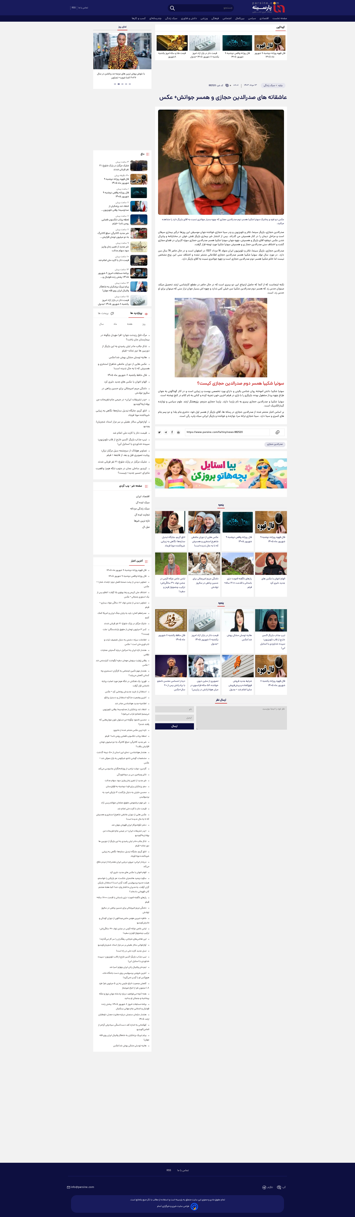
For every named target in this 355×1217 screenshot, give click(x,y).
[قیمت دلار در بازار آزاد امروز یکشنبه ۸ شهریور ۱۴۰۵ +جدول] (204, 43)
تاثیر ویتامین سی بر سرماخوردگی (131, 775)
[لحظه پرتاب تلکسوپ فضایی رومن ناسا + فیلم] (138, 220)
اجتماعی (227, 18)
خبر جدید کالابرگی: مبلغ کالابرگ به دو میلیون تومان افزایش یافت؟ (113, 235)
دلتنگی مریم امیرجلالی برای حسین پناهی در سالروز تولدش (205, 583)
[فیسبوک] (172, 432)
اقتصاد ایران (143, 497)
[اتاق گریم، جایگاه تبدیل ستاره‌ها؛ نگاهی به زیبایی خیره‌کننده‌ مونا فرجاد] (171, 522)
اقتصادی (265, 18)
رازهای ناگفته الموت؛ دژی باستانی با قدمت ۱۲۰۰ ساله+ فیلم (238, 583)
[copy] (277, 432)
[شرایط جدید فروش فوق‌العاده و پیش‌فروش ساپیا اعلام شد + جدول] (237, 666)
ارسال (174, 726)
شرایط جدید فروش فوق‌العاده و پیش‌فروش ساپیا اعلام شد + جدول (240, 685)
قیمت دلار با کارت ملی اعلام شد (113, 260)
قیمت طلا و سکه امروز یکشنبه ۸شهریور (172, 55)
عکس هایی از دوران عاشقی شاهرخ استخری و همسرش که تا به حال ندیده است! (204, 541)
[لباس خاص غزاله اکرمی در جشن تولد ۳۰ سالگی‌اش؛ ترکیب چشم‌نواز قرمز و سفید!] (171, 563)
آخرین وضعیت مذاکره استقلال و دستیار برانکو (125, 698)
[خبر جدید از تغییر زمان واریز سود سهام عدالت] (138, 247)
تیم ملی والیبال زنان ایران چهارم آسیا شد (127, 967)
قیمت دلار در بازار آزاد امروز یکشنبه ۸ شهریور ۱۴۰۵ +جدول (204, 55)
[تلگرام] (166, 432)
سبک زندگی (171, 18)
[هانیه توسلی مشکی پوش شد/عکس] (237, 620)
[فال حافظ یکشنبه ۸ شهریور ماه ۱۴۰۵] (171, 620)
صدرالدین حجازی (275, 444)
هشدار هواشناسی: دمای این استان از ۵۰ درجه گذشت (121, 752)
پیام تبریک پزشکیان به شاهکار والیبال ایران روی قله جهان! (114, 289)
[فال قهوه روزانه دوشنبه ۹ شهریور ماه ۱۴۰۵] (269, 43)
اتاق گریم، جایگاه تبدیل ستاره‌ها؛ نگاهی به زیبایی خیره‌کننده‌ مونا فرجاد (173, 541)
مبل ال (146, 527)
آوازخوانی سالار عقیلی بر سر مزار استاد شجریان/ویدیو (122, 945)
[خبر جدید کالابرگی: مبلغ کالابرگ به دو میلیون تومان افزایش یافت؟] (138, 233)
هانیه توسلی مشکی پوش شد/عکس (239, 638)
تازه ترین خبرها (142, 521)
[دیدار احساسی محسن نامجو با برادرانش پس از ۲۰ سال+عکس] (171, 666)
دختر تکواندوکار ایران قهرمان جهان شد (128, 825)
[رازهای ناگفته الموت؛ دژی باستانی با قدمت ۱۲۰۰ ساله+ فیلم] (237, 563)
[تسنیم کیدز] (221, 475)
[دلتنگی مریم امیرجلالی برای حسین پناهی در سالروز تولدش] (204, 563)
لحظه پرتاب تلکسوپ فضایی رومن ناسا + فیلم (115, 222)
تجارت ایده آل (142, 515)
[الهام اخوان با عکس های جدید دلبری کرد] (271, 563)
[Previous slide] (97, 51)
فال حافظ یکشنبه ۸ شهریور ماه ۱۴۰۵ (171, 638)
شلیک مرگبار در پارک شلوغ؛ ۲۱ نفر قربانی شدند (114, 168)
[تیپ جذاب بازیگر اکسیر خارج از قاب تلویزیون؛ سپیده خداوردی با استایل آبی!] (271, 620)
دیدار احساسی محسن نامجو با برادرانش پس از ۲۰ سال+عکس (171, 685)
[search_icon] (172, 8)
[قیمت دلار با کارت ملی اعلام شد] (138, 260)
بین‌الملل (240, 18)
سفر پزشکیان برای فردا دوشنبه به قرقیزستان (126, 786)
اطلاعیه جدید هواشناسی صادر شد (130, 703)
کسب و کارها (139, 18)
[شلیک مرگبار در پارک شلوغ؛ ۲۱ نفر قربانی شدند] (138, 166)
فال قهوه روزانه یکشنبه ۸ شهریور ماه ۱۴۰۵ (272, 683)
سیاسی (252, 18)
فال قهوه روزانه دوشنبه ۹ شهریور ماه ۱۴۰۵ (270, 55)
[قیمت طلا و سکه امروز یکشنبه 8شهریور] (172, 43)
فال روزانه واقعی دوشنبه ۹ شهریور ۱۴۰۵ (237, 55)
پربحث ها (103, 313)
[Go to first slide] (147, 51)
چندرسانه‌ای (155, 18)
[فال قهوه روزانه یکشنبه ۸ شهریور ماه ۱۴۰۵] (271, 666)
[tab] (130, 84)
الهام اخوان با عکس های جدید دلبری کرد (273, 581)
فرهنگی (215, 18)
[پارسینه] (266, 8)
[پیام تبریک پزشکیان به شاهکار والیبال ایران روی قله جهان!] (138, 287)
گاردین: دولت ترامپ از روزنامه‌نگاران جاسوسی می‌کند (122, 769)
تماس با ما (83, 8)
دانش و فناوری (189, 18)
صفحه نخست (280, 18)
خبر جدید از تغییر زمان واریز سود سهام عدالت (115, 249)
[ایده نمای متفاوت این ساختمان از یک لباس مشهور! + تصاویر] (122, 51)
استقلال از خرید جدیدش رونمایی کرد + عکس (125, 692)
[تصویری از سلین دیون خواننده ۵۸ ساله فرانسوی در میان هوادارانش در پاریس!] (204, 666)
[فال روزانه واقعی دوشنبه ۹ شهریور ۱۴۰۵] (237, 43)
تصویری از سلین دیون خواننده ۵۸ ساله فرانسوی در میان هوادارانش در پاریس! (204, 685)
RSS (74, 8)
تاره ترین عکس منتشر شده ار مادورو (130, 730)
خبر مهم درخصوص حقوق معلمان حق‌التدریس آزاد (123, 803)
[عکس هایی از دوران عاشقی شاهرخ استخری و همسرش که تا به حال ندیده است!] (204, 522)
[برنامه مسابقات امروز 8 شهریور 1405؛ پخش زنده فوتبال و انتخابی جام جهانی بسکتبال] (138, 273)
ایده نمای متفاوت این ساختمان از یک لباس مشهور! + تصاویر (121, 76)
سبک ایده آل (143, 503)
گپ (284, 1187)
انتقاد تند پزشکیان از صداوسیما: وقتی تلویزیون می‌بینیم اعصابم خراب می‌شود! (114, 208)
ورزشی (204, 18)
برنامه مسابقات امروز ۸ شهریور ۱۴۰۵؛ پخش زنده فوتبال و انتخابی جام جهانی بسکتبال (113, 275)
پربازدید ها (136, 313)
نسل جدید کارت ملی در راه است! (131, 951)
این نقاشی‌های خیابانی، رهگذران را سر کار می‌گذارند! (123, 939)
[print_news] (178, 432)
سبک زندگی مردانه (140, 509)
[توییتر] (159, 432)
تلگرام (270, 1187)
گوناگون (280, 27)
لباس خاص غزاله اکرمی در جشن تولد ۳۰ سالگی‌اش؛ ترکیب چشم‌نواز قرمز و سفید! (172, 585)
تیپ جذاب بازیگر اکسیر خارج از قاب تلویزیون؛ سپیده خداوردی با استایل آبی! (272, 642)
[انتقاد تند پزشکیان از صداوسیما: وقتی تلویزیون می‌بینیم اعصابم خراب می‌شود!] (138, 206)
